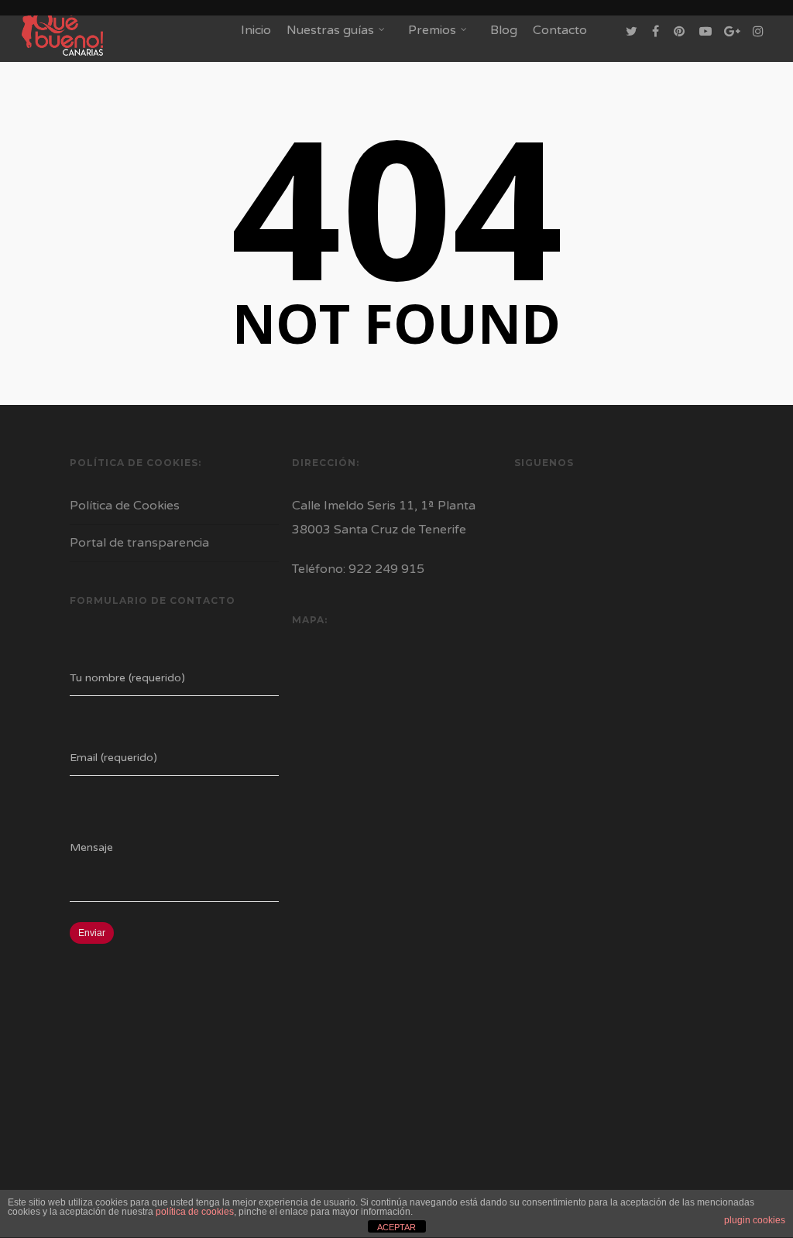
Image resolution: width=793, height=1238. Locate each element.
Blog (503, 30)
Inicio (256, 30)
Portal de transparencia (139, 542)
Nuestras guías (330, 30)
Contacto (560, 30)
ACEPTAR (396, 1227)
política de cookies (195, 1211)
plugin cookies (754, 1220)
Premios (432, 30)
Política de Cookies (125, 505)
